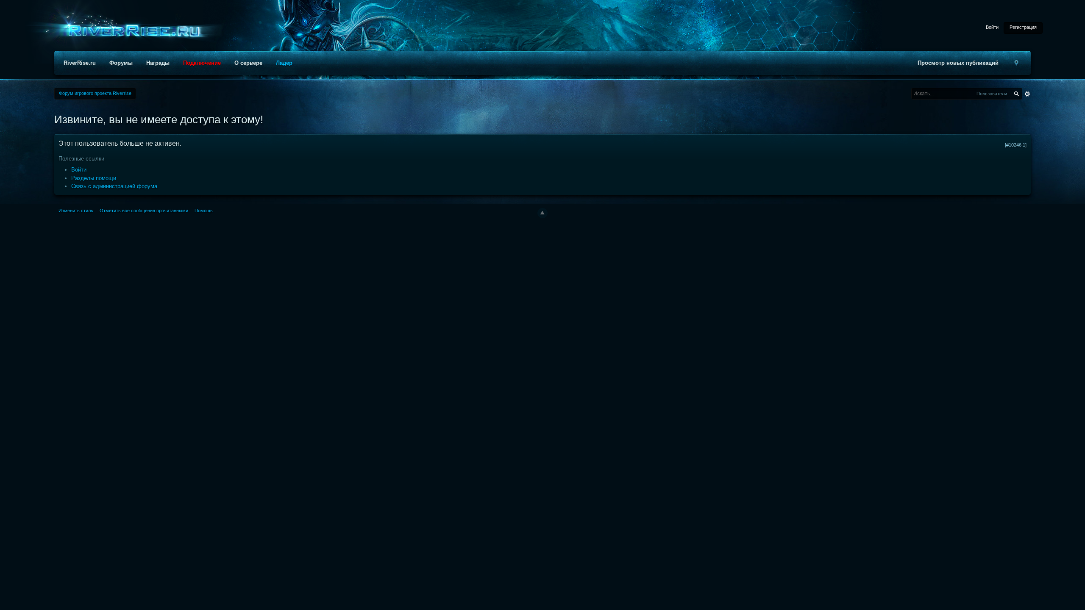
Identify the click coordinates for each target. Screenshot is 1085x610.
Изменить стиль (75, 210)
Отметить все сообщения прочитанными (144, 210)
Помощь (204, 210)
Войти (992, 27)
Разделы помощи (93, 178)
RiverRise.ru (80, 63)
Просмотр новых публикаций (958, 63)
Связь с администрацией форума (114, 186)
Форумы (121, 63)
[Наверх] (542, 213)
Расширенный (1027, 94)
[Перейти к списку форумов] (131, 31)
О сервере (248, 63)
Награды (158, 63)
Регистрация (1023, 27)
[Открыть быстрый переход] (1016, 62)
